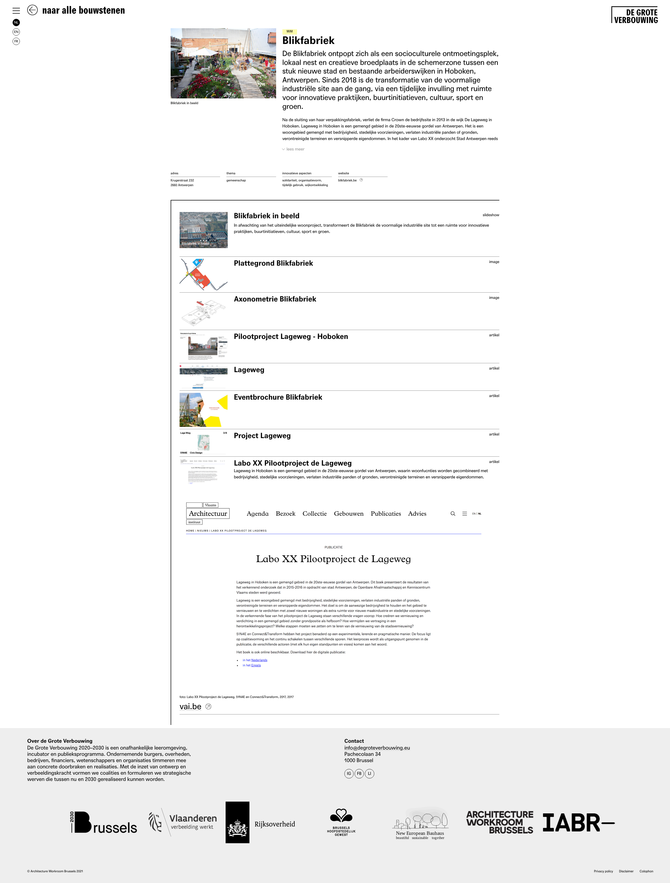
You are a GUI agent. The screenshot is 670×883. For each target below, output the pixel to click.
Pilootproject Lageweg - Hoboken (291, 336)
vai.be (190, 706)
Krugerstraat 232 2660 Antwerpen (182, 182)
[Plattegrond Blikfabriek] (204, 274)
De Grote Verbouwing (635, 15)
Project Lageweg (262, 435)
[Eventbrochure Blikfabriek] (204, 410)
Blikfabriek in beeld (267, 216)
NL (16, 22)
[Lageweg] (204, 376)
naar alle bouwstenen (82, 10)
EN (16, 32)
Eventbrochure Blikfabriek (278, 397)
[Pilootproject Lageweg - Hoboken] (204, 346)
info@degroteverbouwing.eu (377, 747)
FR (16, 41)
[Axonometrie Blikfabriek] (204, 311)
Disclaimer (626, 871)
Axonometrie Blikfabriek (275, 299)
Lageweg (249, 369)
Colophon (646, 871)
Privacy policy (603, 871)
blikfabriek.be (347, 180)
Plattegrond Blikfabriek (273, 263)
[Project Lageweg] (204, 442)
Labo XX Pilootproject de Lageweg (293, 463)
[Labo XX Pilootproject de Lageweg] (204, 472)
